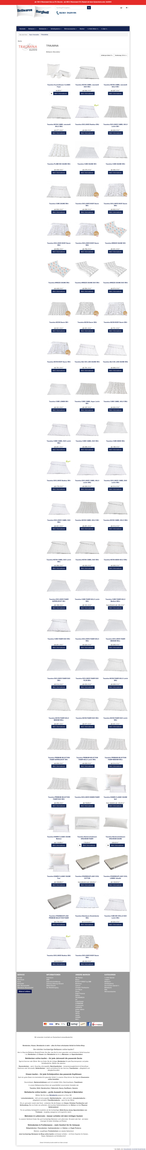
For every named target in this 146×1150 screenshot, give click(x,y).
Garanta (75, 1088)
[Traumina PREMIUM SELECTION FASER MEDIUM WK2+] (115, 744)
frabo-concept (64, 1142)
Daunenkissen (28, 1082)
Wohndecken (33, 1125)
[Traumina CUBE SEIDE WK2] (115, 427)
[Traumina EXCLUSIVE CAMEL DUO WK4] (59, 506)
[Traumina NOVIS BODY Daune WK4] (59, 348)
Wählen (120, 55)
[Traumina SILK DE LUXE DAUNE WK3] (87, 348)
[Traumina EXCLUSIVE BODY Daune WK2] (87, 941)
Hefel (38, 1088)
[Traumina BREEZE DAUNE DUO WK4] (115, 269)
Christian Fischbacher (82, 987)
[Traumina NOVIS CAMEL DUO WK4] (87, 546)
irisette (77, 1015)
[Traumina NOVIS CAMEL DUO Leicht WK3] (59, 546)
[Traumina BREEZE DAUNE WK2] (59, 269)
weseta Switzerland (67, 1131)
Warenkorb (20, 980)
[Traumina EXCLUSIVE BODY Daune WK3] (115, 190)
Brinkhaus (78, 984)
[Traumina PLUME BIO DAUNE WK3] (59, 150)
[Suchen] (89, 7)
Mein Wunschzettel (23, 986)
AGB (47, 980)
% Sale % (104, 29)
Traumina (33, 1088)
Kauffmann (68, 1088)
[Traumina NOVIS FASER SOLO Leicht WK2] (115, 664)
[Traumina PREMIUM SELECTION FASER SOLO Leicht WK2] (87, 744)
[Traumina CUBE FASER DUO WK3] (59, 625)
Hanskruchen (45, 1088)
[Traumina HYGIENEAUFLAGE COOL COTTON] (87, 862)
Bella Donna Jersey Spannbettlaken (72, 1110)
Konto (19, 982)
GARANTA (78, 1007)
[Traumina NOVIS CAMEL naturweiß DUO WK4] (87, 71)
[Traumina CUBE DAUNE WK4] (59, 190)
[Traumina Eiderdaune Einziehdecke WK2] (87, 902)
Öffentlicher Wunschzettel (25, 987)
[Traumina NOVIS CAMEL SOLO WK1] (87, 506)
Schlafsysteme (55, 29)
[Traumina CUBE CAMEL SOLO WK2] (115, 387)
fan (76, 999)
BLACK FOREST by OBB (83, 982)
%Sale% (107, 980)
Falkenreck (54, 1088)
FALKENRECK (79, 997)
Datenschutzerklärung (53, 982)
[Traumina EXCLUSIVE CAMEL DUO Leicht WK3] (115, 466)
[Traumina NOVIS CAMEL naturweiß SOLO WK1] (115, 71)
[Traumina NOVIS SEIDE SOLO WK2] (115, 546)
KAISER (77, 1017)
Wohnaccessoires (70, 29)
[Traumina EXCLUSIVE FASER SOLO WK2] (87, 625)
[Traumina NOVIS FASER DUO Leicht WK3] (115, 704)
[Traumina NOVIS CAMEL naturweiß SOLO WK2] (59, 110)
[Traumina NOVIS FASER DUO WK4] (87, 704)
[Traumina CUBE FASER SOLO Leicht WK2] (87, 585)
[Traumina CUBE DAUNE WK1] (87, 150)
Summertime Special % (111, 986)
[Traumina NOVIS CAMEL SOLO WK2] (115, 506)
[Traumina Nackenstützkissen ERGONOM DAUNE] (115, 823)
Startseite (22, 29)
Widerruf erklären (24, 991)
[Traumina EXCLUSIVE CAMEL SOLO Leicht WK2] (87, 466)
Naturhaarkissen (68, 1082)
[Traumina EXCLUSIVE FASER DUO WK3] (59, 664)
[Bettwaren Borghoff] (33, 12)
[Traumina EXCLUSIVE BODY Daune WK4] (59, 229)
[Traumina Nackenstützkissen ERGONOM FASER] (87, 823)
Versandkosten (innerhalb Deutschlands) (134, 1149)
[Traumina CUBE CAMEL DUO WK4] (87, 427)
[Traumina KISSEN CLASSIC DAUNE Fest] (59, 862)
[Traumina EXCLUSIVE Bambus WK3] (59, 941)
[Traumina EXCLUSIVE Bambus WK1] (59, 466)
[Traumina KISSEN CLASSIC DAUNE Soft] (115, 783)
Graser (77, 1011)
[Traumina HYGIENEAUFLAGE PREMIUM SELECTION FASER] (59, 902)
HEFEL (77, 1013)
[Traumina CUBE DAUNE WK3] (115, 150)
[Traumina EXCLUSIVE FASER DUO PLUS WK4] (87, 664)
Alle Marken (79, 978)
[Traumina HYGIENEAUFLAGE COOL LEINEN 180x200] (115, 862)
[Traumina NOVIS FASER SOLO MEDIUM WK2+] (59, 704)
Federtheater (79, 1001)
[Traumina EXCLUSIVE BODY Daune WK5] (87, 229)
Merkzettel (20, 984)
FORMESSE (79, 1003)
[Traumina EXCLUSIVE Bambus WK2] (87, 110)
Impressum (49, 978)
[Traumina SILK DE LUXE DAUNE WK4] (115, 348)
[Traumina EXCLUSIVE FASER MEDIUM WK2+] (115, 625)
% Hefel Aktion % (93, 29)
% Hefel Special (109, 978)
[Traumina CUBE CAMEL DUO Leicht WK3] (59, 427)
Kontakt (19, 978)
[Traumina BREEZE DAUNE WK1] (115, 229)
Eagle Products (80, 993)
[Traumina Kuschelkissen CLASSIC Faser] (59, 71)
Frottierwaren (46, 1125)
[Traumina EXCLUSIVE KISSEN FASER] (87, 783)
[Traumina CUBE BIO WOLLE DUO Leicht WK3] (115, 902)
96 (106, 55)
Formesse (39, 1112)
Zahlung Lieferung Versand (54, 984)
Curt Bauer (78, 989)
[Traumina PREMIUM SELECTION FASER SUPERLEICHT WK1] (59, 744)
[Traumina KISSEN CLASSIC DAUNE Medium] (59, 823)
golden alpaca (79, 1009)
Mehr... (77, 1019)
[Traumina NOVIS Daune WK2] (87, 308)
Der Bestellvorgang (52, 987)
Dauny (77, 991)
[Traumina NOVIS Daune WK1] (59, 308)
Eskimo (77, 995)
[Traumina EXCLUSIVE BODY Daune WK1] (87, 190)
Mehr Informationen (61, 93)
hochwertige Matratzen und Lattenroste (55, 1119)
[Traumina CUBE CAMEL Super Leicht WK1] (87, 387)
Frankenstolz (79, 1005)
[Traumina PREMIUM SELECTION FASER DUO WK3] (59, 783)
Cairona (77, 986)
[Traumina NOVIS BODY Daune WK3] (115, 308)
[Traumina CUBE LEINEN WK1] (59, 387)
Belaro (77, 980)
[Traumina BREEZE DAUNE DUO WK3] (87, 269)
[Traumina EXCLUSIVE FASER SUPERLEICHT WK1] (59, 585)
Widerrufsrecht (51, 986)
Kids (105, 989)
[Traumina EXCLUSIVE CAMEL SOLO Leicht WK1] (115, 110)
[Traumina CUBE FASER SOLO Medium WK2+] (115, 585)
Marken (82, 29)
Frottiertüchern (53, 1131)
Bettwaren (31, 29)
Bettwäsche (43, 29)
